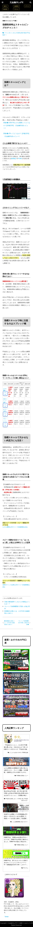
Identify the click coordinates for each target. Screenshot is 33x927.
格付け (5, 6)
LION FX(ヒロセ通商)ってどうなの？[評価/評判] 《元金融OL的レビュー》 (16, 125)
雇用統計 (14, 158)
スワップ (27, 6)
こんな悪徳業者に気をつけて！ (20, 822)
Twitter (7, 917)
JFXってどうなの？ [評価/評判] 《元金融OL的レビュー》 (16, 134)
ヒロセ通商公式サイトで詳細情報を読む (15, 527)
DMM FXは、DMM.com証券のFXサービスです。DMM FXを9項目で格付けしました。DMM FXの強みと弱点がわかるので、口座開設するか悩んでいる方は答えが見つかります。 (16, 841)
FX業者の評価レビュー (22, 775)
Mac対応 (5, 9)
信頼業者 (16, 6)
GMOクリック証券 (5, 400)
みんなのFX (5, 410)
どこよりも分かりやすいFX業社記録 (18, 752)
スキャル (16, 9)
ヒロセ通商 (5, 389)
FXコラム (25, 868)
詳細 (5, 393)
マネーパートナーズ (5, 419)
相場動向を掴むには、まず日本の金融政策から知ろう (9, 622)
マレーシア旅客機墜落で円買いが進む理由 (23, 622)
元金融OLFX (16, 2)
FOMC (20, 158)
